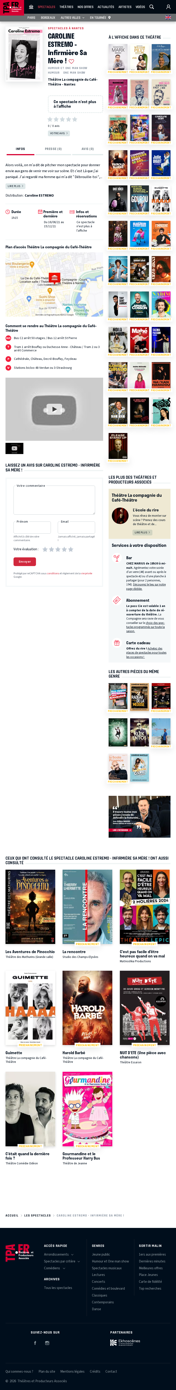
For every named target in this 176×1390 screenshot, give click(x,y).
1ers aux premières (152, 1254)
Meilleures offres (151, 1268)
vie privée (86, 573)
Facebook (35, 1342)
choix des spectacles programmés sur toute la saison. (145, 627)
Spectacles (46, 7)
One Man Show (74, 72)
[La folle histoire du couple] (139, 768)
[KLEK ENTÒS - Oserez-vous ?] (139, 732)
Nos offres (86, 7)
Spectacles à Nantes (66, 28)
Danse (96, 1309)
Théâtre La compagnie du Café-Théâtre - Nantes (73, 82)
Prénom (22, 522)
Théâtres (66, 7)
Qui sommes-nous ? (19, 1371)
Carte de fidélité (150, 1281)
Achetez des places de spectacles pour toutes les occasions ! (146, 653)
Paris (31, 17)
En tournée (98, 17)
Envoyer (25, 561)
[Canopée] (118, 732)
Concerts (98, 1281)
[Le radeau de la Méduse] (139, 697)
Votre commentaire (31, 486)
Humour (54, 72)
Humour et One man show (68, 68)
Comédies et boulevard (108, 1288)
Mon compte (168, 7)
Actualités (106, 7)
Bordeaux (48, 17)
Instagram (47, 1342)
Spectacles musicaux (107, 1268)
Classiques (99, 1295)
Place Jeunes (148, 1274)
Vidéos (140, 7)
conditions (53, 573)
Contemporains (103, 1302)
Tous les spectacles (58, 1288)
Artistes (125, 7)
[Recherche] (151, 6)
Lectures (98, 1274)
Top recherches (150, 1288)
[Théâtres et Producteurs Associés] (31, 7)
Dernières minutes (152, 1261)
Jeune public (101, 1254)
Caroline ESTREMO (39, 195)
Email (65, 522)
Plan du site (46, 1371)
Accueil (12, 1215)
